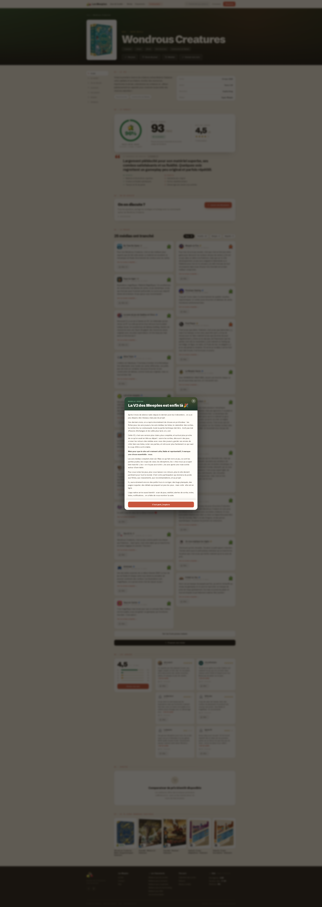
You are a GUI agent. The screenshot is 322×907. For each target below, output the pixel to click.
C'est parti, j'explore (161, 504)
